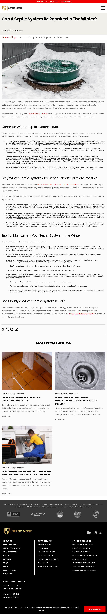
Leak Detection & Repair (81, 548)
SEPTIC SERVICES (45, 541)
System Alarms (43, 548)
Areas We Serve (10, 552)
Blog (13, 37)
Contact (7, 574)
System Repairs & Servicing (48, 559)
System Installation (45, 556)
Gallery (7, 555)
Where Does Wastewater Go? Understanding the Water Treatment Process (76, 400)
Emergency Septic (44, 545)
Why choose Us (10, 544)
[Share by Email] (16, 329)
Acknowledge (95, 609)
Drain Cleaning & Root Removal (84, 556)
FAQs (5, 563)
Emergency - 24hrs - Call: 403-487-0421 (53, 2)
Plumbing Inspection (80, 559)
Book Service (9, 570)
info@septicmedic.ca (11, 597)
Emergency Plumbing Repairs (83, 545)
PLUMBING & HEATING (81, 541)
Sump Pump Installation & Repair (84, 567)
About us (7, 541)
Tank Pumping (43, 563)
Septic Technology (12, 548)
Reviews (7, 559)
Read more (6, 416)
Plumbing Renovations (81, 552)
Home (5, 37)
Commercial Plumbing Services (84, 570)
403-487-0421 (14, 594)
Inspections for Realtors (47, 567)
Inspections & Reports (46, 552)
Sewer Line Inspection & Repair (83, 563)
